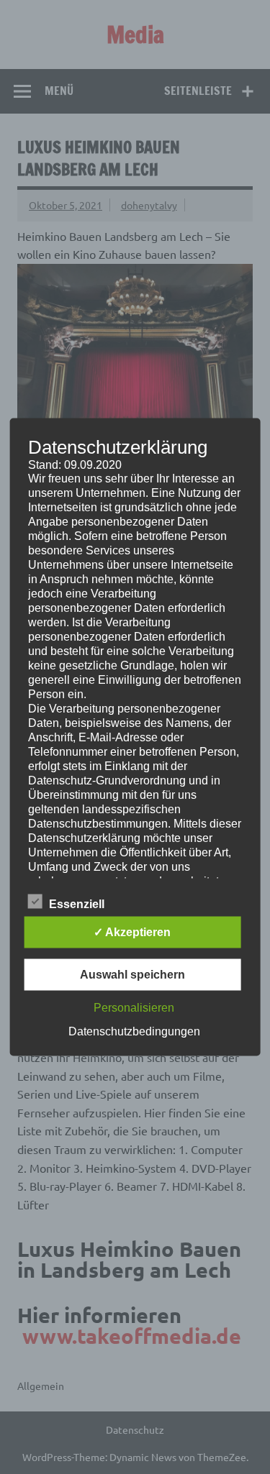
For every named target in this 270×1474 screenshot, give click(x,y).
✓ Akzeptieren (132, 932)
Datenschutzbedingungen (134, 1031)
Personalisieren (134, 1008)
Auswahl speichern (132, 975)
